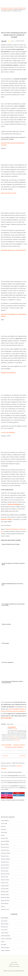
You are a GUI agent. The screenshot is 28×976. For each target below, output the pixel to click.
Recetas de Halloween (5, 859)
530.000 (6, 795)
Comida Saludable (5, 820)
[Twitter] (25, 727)
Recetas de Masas (5, 867)
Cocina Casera (14, 728)
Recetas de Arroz (4, 838)
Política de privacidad (14, 966)
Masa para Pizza (4, 926)
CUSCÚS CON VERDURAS (8, 432)
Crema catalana (5, 643)
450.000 (18, 793)
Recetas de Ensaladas (5, 853)
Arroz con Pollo (4, 929)
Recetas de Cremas (5, 850)
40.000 (17, 795)
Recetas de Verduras (5, 897)
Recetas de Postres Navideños (16, 711)
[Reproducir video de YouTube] (14, 154)
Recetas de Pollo (4, 876)
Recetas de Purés (4, 882)
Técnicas (3, 906)
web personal (17, 740)
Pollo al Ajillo (3, 944)
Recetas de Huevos (5, 862)
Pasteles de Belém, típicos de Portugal (10, 544)
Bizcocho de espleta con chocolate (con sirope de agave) (13, 564)
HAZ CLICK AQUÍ (6, 718)
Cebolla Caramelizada (5, 935)
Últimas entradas (10, 724)
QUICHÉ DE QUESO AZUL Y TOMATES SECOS (13, 250)
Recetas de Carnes (5, 847)
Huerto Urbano (4, 832)
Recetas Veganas (4, 903)
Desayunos (3, 826)
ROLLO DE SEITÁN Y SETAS (8, 193)
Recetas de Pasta (4, 870)
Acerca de (3, 724)
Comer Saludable (13, 709)
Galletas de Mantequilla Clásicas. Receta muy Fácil (12, 584)
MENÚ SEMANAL (4, 917)
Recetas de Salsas (5, 885)
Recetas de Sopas (5, 888)
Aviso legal (14, 962)
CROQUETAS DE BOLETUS (8, 372)
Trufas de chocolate (6, 624)
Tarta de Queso (4, 920)
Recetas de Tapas (4, 891)
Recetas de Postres (19, 745)
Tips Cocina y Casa (5, 909)
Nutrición (3, 835)
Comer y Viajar (4, 823)
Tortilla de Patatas (4, 923)
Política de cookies (14, 964)
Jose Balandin (12, 727)
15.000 (5, 797)
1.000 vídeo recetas (14, 737)
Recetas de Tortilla (5, 894)
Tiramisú (2, 941)
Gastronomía (3, 829)
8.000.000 (6, 793)
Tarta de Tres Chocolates (6, 938)
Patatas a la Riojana (5, 947)
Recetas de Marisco (5, 864)
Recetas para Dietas (5, 900)
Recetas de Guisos (5, 856)
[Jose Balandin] (4, 732)
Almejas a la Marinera (5, 950)
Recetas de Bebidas (5, 841)
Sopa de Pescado (4, 932)
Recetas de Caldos (5, 844)
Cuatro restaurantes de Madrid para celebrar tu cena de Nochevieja (12, 682)
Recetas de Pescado (5, 873)
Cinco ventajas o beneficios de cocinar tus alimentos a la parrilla (13, 604)
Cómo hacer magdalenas (7, 662)
